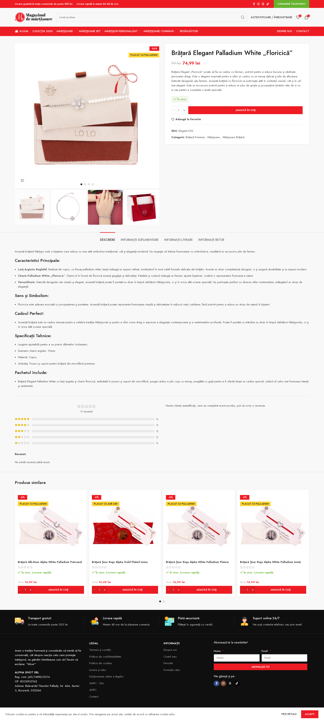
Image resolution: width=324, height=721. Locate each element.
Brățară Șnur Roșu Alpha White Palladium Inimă (270, 562)
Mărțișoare (213, 137)
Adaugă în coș (246, 110)
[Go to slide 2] (164, 601)
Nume (218, 651)
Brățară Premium (195, 137)
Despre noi (170, 650)
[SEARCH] (242, 17)
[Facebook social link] (254, 4)
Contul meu (170, 657)
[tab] (107, 238)
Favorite (168, 663)
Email (265, 651)
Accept (310, 714)
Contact (93, 697)
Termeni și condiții (100, 650)
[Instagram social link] (258, 4)
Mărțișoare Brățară (233, 137)
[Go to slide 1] (160, 601)
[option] (81, 184)
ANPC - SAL (96, 683)
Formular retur (172, 670)
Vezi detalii (289, 714)
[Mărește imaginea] (22, 180)
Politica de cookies (100, 663)
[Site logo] (33, 17)
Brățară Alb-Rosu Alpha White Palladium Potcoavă (50, 562)
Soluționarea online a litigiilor (106, 676)
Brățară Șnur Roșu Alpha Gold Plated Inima (120, 562)
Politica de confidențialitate (105, 657)
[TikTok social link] (268, 4)
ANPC (93, 690)
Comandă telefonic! (291, 4)
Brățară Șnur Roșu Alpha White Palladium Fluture (197, 562)
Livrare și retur (97, 670)
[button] (51, 590)
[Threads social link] (263, 4)
